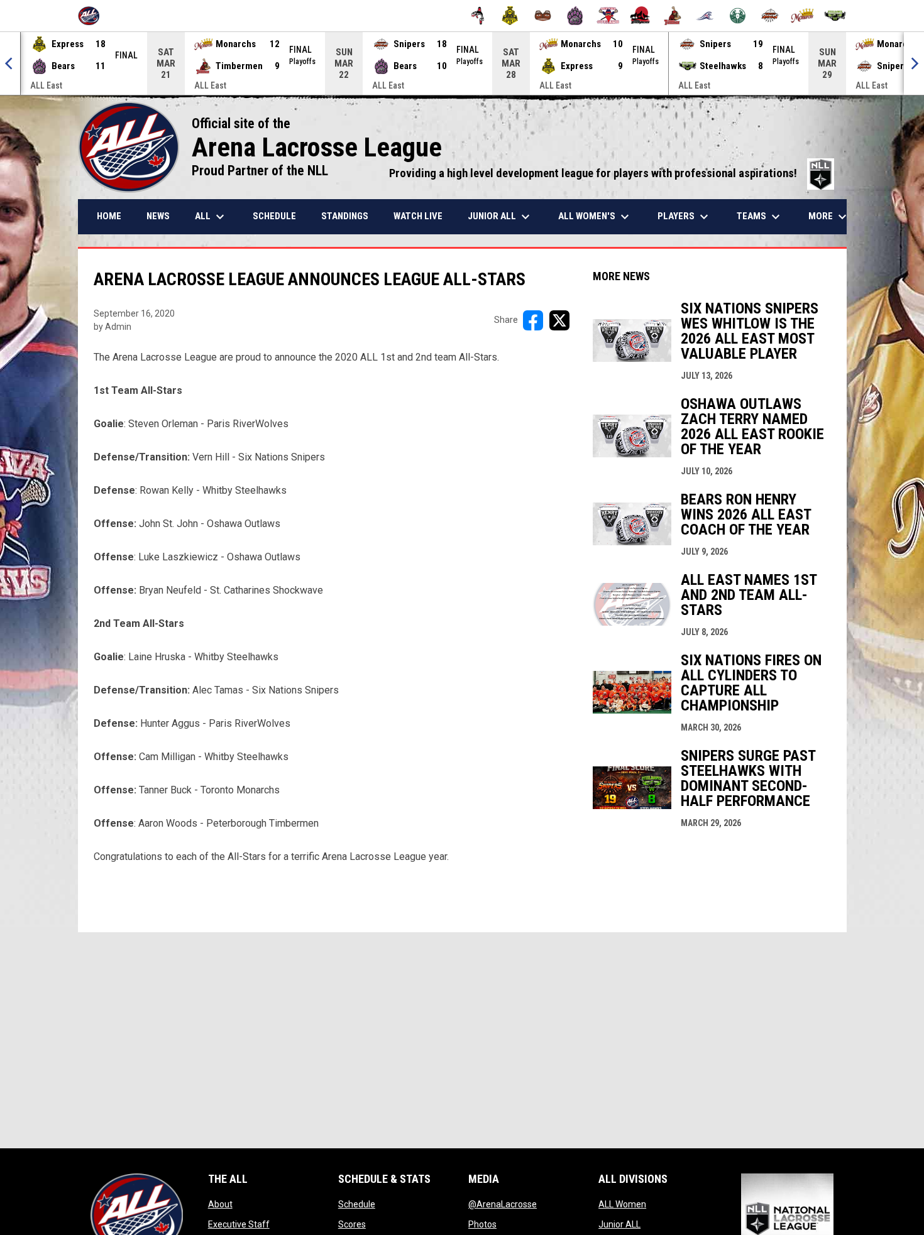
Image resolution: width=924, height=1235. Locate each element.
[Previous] (10, 63)
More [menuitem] (829, 216)
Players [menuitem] (684, 216)
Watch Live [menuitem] (418, 216)
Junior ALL (619, 1224)
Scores (352, 1224)
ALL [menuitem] (211, 216)
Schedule (356, 1204)
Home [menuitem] (109, 216)
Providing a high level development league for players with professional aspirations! (611, 173)
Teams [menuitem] (760, 216)
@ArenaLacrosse (502, 1204)
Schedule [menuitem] (274, 216)
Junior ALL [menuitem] (500, 216)
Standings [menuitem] (344, 216)
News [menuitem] (158, 216)
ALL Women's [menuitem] (595, 216)
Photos (482, 1224)
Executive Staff (239, 1224)
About (220, 1204)
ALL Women (622, 1204)
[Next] (914, 63)
